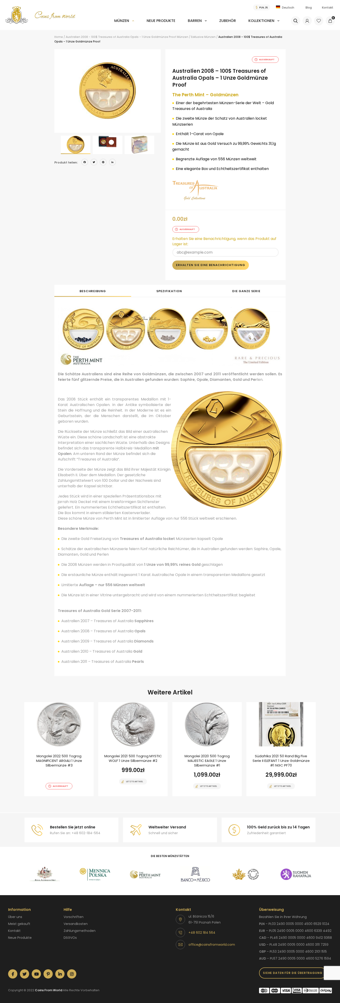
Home (58, 37)
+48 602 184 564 (202, 932)
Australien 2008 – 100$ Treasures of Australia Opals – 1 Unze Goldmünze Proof (121, 37)
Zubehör (227, 20)
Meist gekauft (19, 923)
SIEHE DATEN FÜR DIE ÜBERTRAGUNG (292, 973)
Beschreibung (93, 291)
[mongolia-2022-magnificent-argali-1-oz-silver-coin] (59, 749)
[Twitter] (93, 163)
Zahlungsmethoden (80, 930)
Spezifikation (169, 291)
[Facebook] (84, 163)
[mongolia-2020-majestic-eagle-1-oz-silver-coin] (207, 749)
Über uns (15, 917)
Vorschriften (73, 917)
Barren (195, 20)
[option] (107, 91)
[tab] (92, 291)
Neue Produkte (161, 20)
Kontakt (327, 7)
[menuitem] (124, 24)
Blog (309, 7)
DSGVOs (70, 937)
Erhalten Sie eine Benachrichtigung (210, 265)
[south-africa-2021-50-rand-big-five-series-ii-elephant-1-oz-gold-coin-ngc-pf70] (281, 749)
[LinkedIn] (112, 163)
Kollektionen (261, 20)
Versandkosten (76, 923)
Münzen (121, 20)
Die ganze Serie (246, 291)
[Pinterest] (103, 163)
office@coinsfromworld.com (212, 944)
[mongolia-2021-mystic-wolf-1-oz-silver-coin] (133, 749)
